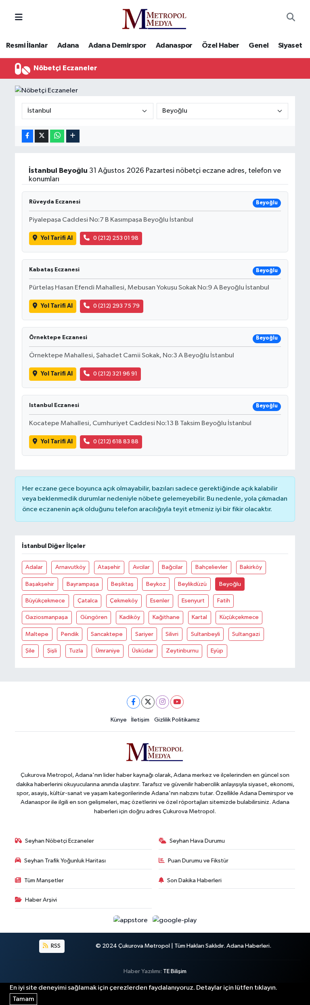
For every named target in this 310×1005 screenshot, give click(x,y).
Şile (30, 651)
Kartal (199, 617)
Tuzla (76, 651)
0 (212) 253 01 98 (115, 238)
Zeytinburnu (182, 651)
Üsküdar (142, 651)
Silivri (171, 634)
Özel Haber (220, 45)
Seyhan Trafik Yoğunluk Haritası (65, 861)
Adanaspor (174, 45)
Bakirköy (251, 567)
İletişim (140, 720)
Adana (68, 45)
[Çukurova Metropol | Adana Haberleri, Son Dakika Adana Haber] (154, 17)
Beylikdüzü (192, 584)
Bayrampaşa (83, 584)
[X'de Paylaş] (41, 136)
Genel (258, 45)
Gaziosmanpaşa (46, 617)
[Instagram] (162, 702)
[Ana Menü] (19, 17)
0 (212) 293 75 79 (116, 306)
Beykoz (156, 584)
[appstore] (131, 920)
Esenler (160, 601)
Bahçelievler (211, 567)
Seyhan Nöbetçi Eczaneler (59, 841)
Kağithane (166, 617)
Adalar (34, 567)
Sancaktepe (107, 634)
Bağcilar (172, 567)
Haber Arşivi (41, 900)
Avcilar (141, 567)
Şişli (52, 651)
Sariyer (144, 634)
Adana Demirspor (117, 45)
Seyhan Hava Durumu (197, 841)
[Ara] (291, 18)
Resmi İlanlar (27, 45)
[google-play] (175, 920)
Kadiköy (129, 617)
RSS (55, 946)
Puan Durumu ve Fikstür (198, 861)
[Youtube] (177, 702)
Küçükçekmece (239, 617)
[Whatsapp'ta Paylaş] (57, 136)
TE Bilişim (174, 971)
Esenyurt (193, 601)
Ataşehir (109, 567)
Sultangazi (246, 634)
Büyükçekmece (45, 601)
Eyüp (217, 651)
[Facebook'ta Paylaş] (27, 136)
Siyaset (290, 45)
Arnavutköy (70, 567)
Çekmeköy (124, 601)
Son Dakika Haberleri (194, 880)
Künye (119, 720)
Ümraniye (108, 651)
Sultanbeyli (205, 634)
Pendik (70, 634)
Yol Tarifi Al (57, 238)
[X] (148, 702)
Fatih (223, 601)
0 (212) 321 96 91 (115, 374)
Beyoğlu (230, 584)
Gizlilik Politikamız (177, 720)
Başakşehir (39, 584)
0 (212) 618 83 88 (115, 442)
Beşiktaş (122, 584)
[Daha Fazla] (73, 136)
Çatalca (88, 601)
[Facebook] (133, 702)
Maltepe (36, 634)
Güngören (93, 617)
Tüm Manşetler (44, 880)
